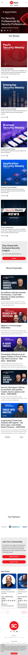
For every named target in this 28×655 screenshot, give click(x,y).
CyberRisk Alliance (10, 637)
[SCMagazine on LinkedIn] (17, 631)
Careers (19, 637)
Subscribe (3, 643)
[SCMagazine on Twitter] (14, 631)
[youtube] (7, 30)
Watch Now (3, 77)
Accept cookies (14, 653)
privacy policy (16, 649)
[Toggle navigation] (2, 2)
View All (24, 612)
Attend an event (13, 643)
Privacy (23, 637)
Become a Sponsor (14, 556)
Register (16, 5)
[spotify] (10, 30)
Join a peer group (19, 643)
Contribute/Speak (8, 643)
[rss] (1, 30)
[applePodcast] (4, 30)
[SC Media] (14, 3)
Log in (11, 5)
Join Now (14, 258)
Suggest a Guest (14, 561)
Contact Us (15, 637)
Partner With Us (24, 643)
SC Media (5, 637)
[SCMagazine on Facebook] (11, 631)
